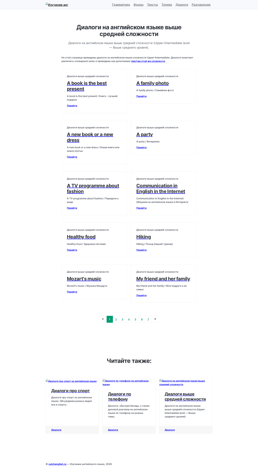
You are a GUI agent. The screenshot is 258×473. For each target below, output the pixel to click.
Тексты (152, 4)
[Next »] (155, 319)
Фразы (138, 4)
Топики (167, 4)
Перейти (72, 105)
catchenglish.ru (57, 464)
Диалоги (182, 4)
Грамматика (121, 4)
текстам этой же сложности (148, 61)
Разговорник (201, 4)
